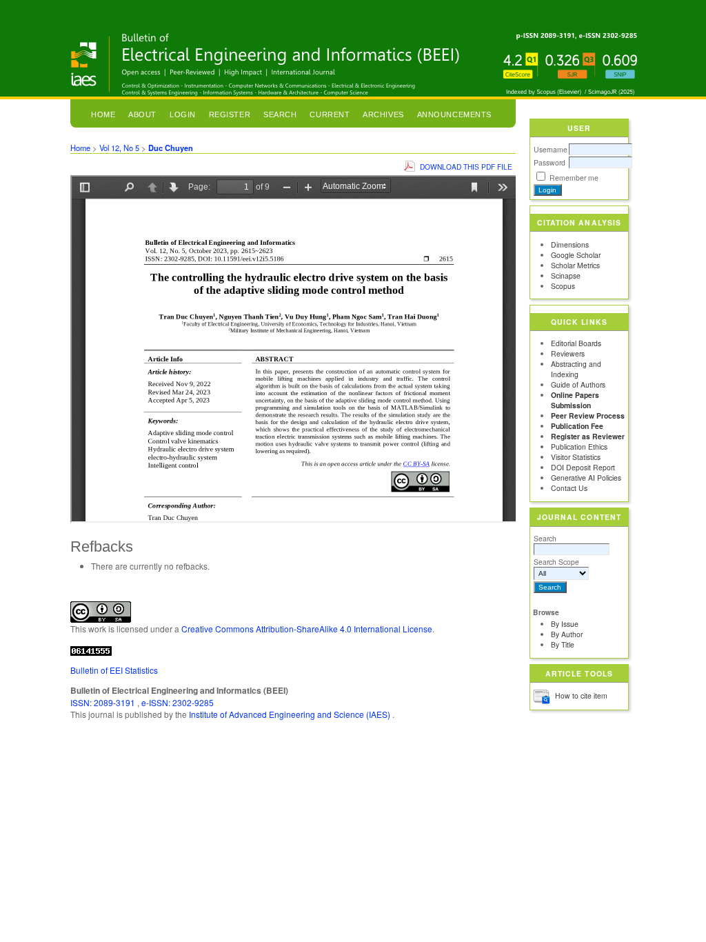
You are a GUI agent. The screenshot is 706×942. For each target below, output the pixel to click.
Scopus (563, 286)
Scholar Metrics (575, 265)
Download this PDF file (466, 166)
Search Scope (556, 562)
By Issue (564, 624)
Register (229, 114)
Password (549, 162)
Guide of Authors (578, 384)
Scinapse (566, 275)
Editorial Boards (576, 343)
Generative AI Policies (586, 477)
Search (545, 538)
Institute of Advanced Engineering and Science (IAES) (290, 714)
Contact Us (569, 488)
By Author (567, 634)
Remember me (573, 177)
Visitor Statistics (576, 457)
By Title (562, 644)
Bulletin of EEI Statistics (114, 670)
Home (103, 114)
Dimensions (570, 244)
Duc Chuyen (170, 147)
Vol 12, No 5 (119, 147)
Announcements (454, 114)
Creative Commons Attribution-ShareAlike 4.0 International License (306, 628)
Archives (383, 114)
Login (183, 114)
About (142, 114)
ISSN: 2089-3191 (103, 702)
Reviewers (568, 353)
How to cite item (581, 695)
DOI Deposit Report (583, 467)
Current (330, 114)
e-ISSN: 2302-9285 (177, 702)
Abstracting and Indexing (576, 369)
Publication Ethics (579, 446)
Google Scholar (576, 255)
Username (550, 149)
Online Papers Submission (575, 400)
